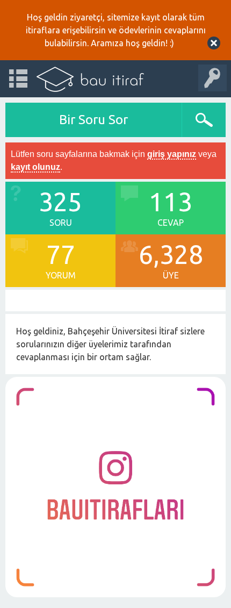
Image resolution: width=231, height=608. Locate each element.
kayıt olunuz (35, 166)
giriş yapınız (171, 154)
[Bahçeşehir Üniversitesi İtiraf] (90, 79)
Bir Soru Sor (93, 119)
